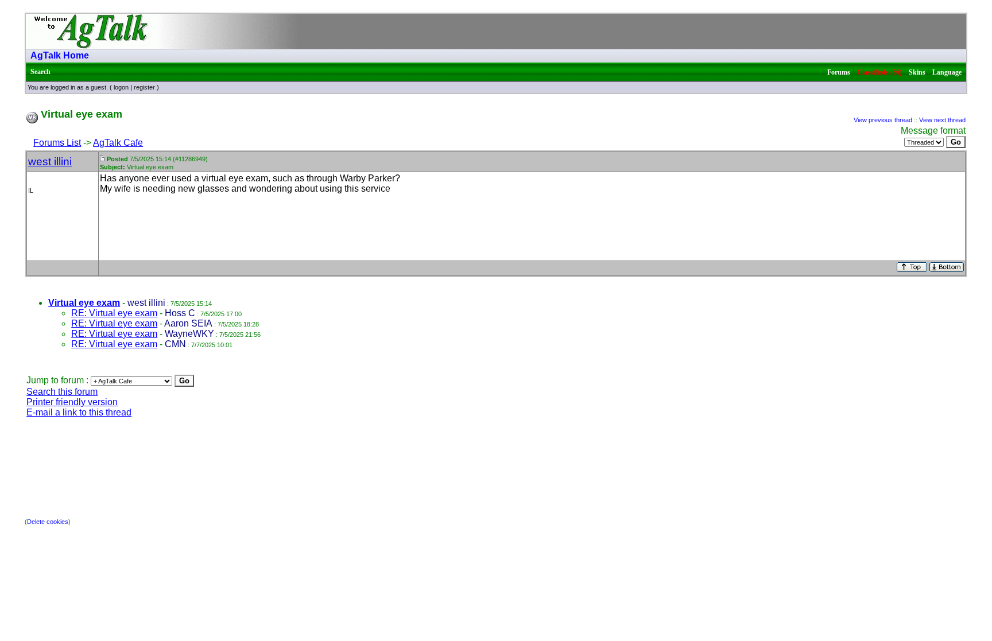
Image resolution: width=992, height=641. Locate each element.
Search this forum (62, 392)
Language (947, 72)
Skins (917, 72)
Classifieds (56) (879, 72)
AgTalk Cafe (118, 142)
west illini (50, 162)
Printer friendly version (72, 402)
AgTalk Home (59, 55)
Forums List (57, 142)
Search (40, 72)
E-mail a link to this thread (78, 412)
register (144, 87)
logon (121, 87)
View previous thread (883, 119)
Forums (838, 72)
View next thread (942, 119)
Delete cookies (47, 521)
